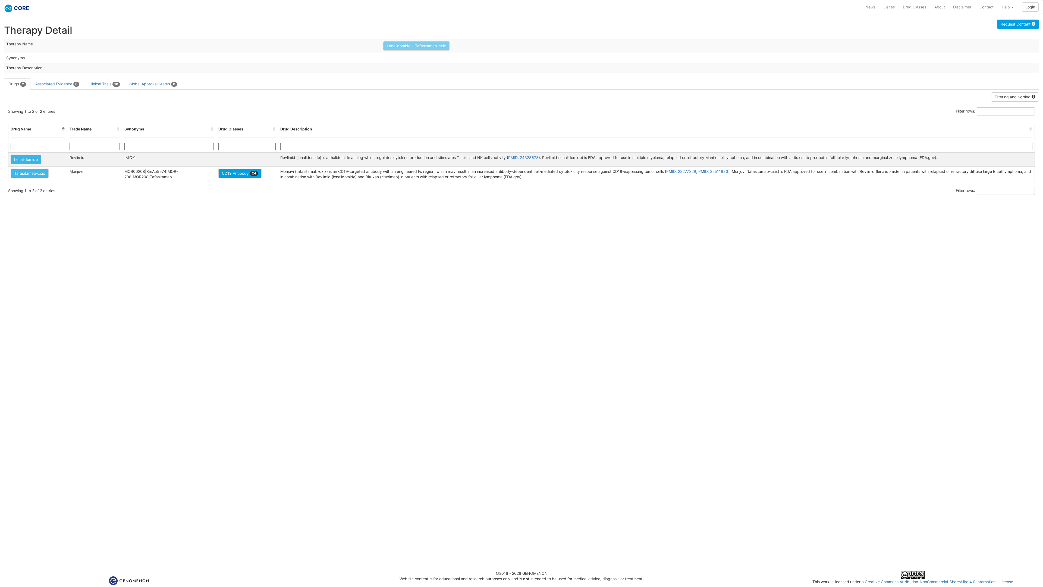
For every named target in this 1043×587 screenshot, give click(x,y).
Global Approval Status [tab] (152, 84)
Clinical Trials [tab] (103, 84)
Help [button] (1006, 7)
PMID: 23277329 (681, 171)
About (939, 7)
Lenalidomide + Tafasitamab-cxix (416, 45)
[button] (63, 129)
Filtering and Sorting (1013, 97)
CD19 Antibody (239, 173)
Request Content (1016, 24)
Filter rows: (965, 111)
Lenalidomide (26, 159)
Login (1030, 7)
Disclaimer (962, 7)
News (870, 7)
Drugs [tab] (16, 84)
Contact (986, 7)
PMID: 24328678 (523, 157)
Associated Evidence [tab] (56, 84)
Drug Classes (914, 7)
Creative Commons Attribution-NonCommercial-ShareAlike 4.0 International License (939, 581)
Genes (889, 7)
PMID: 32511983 (713, 171)
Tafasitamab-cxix (29, 173)
